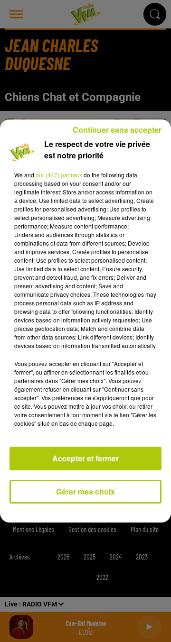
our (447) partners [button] (59, 175)
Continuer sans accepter (117, 129)
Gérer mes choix (85, 491)
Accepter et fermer (85, 458)
